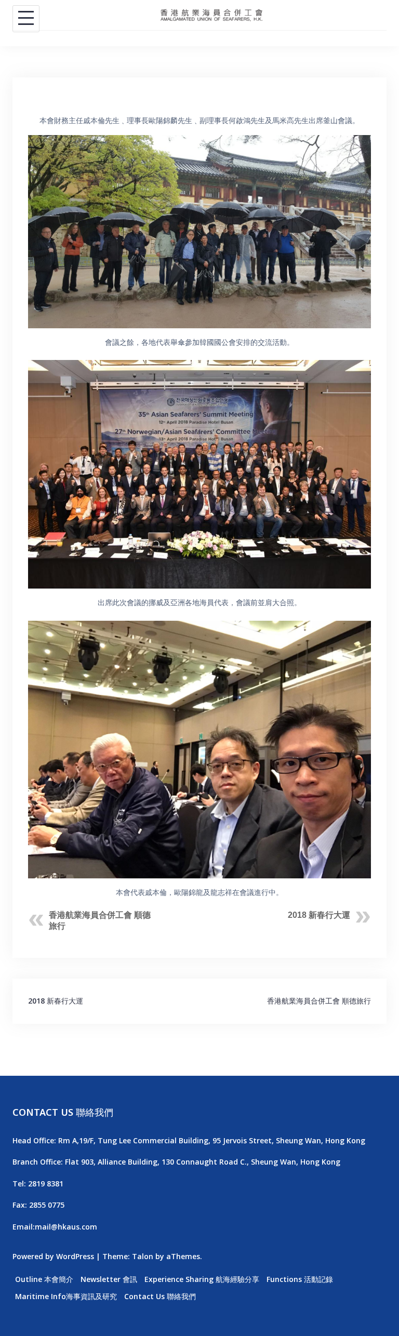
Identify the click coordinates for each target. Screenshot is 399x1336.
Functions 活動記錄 (300, 1279)
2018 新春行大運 (319, 915)
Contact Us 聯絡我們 (160, 1296)
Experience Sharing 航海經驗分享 (201, 1279)
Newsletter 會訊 (109, 1279)
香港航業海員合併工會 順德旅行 (319, 1001)
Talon (142, 1256)
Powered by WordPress (53, 1256)
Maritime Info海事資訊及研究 (66, 1296)
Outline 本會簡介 (44, 1279)
